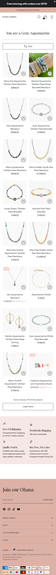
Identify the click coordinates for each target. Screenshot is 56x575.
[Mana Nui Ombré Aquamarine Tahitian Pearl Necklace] (15, 234)
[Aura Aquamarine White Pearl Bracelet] (41, 320)
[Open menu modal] (52, 17)
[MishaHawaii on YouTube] (19, 510)
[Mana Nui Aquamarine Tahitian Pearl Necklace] (15, 65)
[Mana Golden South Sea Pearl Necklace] (41, 151)
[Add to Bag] (23, 73)
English (6, 550)
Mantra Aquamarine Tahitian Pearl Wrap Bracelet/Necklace (41, 84)
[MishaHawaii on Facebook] (4, 510)
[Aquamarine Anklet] (41, 278)
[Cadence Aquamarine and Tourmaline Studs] (41, 365)
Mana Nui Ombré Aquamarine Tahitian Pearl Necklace (15, 253)
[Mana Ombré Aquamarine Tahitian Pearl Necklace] (15, 365)
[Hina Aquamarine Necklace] (15, 110)
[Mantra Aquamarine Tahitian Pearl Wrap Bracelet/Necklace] (41, 65)
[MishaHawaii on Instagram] (9, 510)
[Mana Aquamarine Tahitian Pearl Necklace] (15, 151)
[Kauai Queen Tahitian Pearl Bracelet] (15, 193)
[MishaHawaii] (9, 17)
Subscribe (48, 500)
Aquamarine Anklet (41, 294)
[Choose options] (49, 73)
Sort (30, 46)
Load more (28, 406)
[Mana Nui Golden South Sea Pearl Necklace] (41, 234)
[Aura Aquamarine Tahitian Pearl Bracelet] (41, 110)
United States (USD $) (25, 550)
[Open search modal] (39, 17)
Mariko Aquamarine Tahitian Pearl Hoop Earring (14, 339)
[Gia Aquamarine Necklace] (15, 278)
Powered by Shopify (10, 559)
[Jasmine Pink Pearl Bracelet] (41, 193)
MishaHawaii (22, 554)
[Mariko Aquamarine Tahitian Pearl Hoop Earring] (15, 320)
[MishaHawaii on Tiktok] (14, 510)
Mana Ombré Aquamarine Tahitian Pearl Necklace (15, 383)
